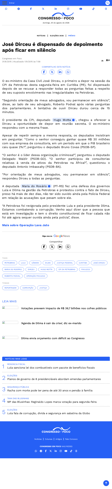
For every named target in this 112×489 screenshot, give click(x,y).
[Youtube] (80, 8)
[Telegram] (19, 8)
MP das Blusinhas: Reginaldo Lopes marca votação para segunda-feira (52, 401)
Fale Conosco (71, 439)
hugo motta (46, 269)
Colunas (48, 439)
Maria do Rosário (34, 186)
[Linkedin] (56, 8)
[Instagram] (68, 8)
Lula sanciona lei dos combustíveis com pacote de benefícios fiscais (51, 367)
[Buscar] (107, 3)
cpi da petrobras (66, 269)
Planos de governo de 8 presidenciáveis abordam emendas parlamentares (54, 379)
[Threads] (106, 8)
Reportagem (10, 288)
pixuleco (85, 269)
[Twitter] (43, 8)
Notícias (41, 36)
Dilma (48, 263)
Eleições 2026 (57, 36)
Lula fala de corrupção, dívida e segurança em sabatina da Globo (48, 413)
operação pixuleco (35, 276)
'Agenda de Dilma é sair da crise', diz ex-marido (51, 323)
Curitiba (83, 263)
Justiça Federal (65, 263)
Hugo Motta (62, 120)
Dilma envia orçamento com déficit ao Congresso (53, 338)
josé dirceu (99, 263)
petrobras (10, 263)
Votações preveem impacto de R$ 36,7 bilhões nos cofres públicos (64, 308)
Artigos (59, 439)
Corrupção (27, 288)
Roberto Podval (12, 276)
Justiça (43, 288)
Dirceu (31, 269)
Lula (23, 263)
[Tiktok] (93, 8)
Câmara (35, 263)
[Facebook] (31, 8)
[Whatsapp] (6, 8)
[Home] (56, 16)
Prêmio (71, 36)
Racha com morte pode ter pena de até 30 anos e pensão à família (49, 390)
